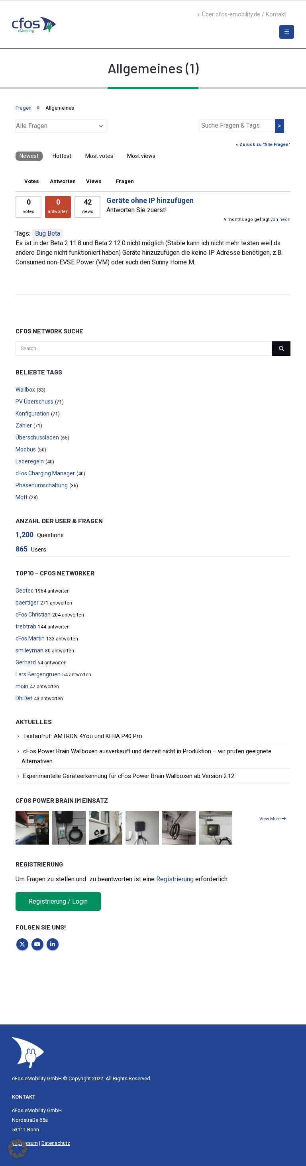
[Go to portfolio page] (32, 827)
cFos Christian (33, 614)
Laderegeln (30, 461)
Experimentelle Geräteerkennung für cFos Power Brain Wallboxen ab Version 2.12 (128, 776)
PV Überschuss (34, 401)
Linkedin (53, 944)
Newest (29, 156)
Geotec (24, 590)
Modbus (26, 449)
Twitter (22, 944)
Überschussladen (37, 437)
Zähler (24, 425)
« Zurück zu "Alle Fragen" (263, 144)
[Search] (281, 348)
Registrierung (175, 879)
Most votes (99, 156)
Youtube (37, 944)
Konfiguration (32, 413)
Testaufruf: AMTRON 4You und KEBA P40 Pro (82, 736)
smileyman (29, 650)
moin (22, 686)
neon (284, 219)
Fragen (23, 108)
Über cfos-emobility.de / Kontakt (244, 14)
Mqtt (21, 497)
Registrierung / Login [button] (58, 901)
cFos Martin (30, 638)
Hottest (62, 156)
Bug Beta (47, 233)
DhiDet (24, 698)
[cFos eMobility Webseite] (34, 24)
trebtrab (26, 626)
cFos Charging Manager (45, 473)
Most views (141, 156)
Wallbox (25, 389)
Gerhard (26, 662)
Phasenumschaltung (42, 485)
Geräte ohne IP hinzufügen (150, 200)
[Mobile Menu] (286, 32)
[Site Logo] (28, 1052)
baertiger (27, 602)
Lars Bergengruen (38, 674)
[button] (17, 1148)
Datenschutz (55, 1143)
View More (270, 818)
